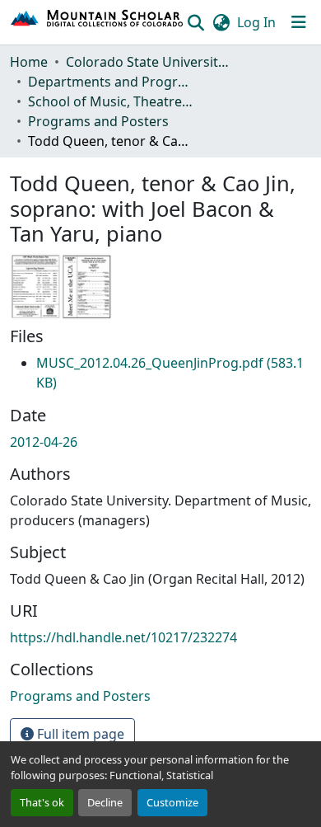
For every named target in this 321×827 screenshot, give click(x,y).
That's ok (42, 802)
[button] (97, 22)
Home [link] (29, 62)
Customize (172, 802)
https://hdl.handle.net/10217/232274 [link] (123, 637)
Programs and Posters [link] (98, 121)
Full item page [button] (79, 734)
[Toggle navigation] (298, 22)
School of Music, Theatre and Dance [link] (110, 101)
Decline (105, 802)
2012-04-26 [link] (43, 442)
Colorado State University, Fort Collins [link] (148, 62)
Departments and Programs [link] (110, 82)
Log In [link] (256, 22)
